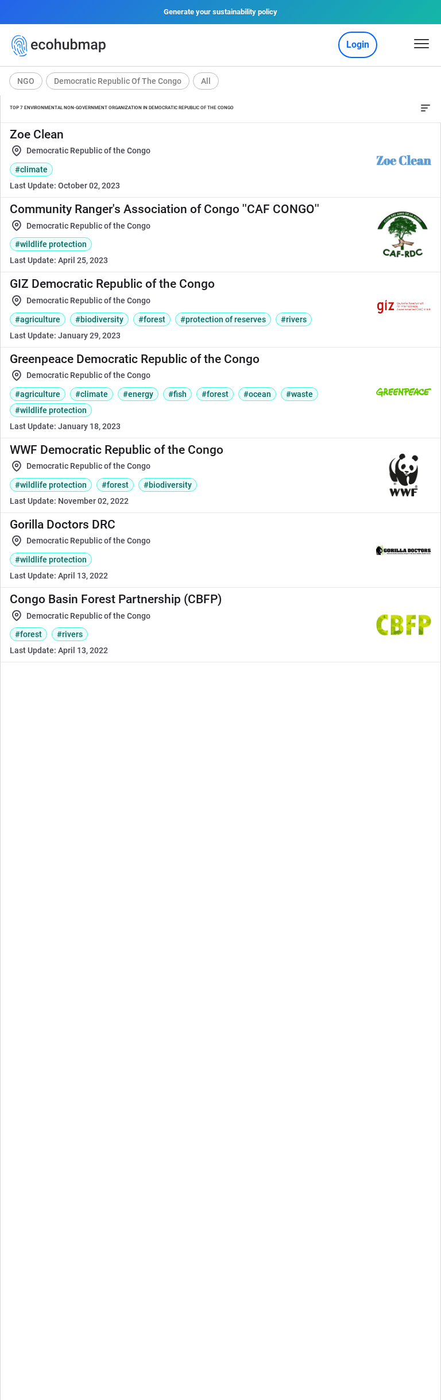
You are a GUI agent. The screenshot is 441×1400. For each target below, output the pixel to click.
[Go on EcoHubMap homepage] (61, 46)
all (206, 81)
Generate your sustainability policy (220, 11)
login (357, 44)
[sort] (425, 108)
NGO (25, 81)
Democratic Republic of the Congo (117, 81)
